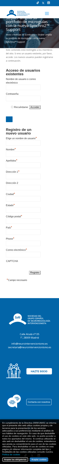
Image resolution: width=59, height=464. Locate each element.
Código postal (14, 216)
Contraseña (12, 94)
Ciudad (10, 193)
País (9, 227)
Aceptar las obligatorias (15, 459)
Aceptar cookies (38, 459)
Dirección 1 (13, 171)
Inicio (8, 34)
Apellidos (11, 160)
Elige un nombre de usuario (21, 138)
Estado (10, 205)
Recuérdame (21, 107)
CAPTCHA (12, 261)
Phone (10, 238)
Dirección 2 (12, 183)
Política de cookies (11, 454)
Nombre (11, 149)
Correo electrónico (16, 249)
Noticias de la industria (24, 34)
